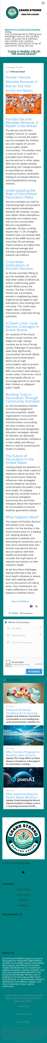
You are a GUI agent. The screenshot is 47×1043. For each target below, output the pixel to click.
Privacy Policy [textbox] (23, 889)
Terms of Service (24, 1014)
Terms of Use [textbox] (23, 895)
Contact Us (23, 1006)
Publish (35, 671)
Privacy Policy (23, 1021)
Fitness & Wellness (20, 601)
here (28, 1041)
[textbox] (23, 52)
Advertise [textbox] (23, 900)
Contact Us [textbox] (23, 905)
